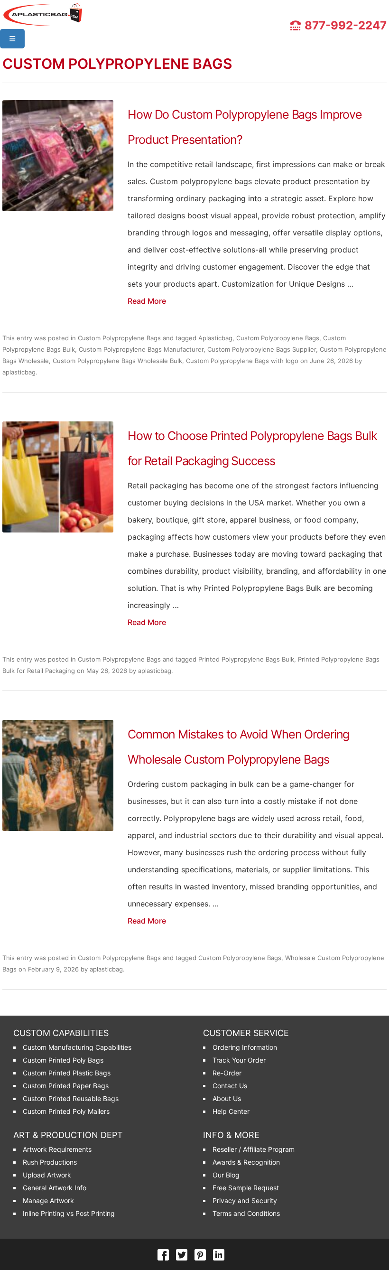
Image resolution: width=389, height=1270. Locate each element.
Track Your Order (239, 1060)
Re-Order (227, 1073)
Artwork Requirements (57, 1149)
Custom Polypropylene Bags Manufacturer (141, 349)
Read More (147, 301)
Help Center (231, 1111)
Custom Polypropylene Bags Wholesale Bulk (117, 360)
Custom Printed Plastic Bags (67, 1073)
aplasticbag (19, 372)
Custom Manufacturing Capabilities (77, 1047)
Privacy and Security (245, 1200)
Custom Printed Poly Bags (63, 1060)
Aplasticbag (215, 338)
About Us (227, 1098)
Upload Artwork (47, 1175)
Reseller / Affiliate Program (254, 1149)
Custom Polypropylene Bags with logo (242, 360)
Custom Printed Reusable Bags (71, 1098)
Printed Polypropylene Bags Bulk (246, 659)
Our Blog (226, 1175)
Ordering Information (245, 1047)
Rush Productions (50, 1162)
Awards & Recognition (246, 1162)
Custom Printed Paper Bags (66, 1086)
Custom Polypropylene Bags (119, 338)
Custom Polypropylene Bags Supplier (261, 349)
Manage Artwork (48, 1200)
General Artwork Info (54, 1188)
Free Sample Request (246, 1188)
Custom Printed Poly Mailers (66, 1111)
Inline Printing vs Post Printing (69, 1213)
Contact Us (230, 1086)
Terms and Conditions (246, 1213)
